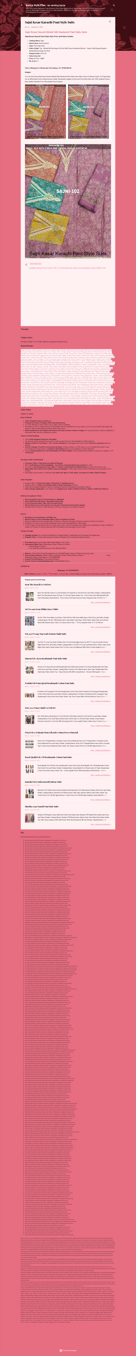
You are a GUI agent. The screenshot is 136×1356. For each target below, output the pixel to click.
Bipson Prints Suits (64, 398)
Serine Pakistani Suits (81, 357)
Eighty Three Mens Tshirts (93, 393)
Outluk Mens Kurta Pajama (78, 368)
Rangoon (53, 362)
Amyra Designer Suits (33, 402)
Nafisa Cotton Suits (68, 370)
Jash (108, 386)
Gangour (83, 391)
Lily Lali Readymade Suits (87, 377)
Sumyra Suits (51, 355)
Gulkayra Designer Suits (94, 389)
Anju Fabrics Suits (84, 404)
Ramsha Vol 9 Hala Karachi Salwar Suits (43, 782)
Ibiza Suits (44, 388)
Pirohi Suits (94, 366)
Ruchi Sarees (35, 361)
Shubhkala (109, 355)
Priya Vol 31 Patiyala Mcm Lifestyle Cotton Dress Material (51, 732)
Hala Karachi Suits (44, 389)
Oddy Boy (108, 368)
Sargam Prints (32, 359)
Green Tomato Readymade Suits (32, 391)
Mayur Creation (56, 373)
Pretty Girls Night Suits (61, 366)
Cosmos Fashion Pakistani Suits (45, 397)
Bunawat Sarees (108, 397)
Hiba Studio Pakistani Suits (58, 388)
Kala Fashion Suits (100, 384)
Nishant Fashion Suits (43, 370)
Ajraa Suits (36, 404)
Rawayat (35, 362)
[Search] (114, 6)
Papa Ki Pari (38, 368)
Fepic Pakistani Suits (55, 393)
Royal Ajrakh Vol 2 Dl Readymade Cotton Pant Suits (48, 757)
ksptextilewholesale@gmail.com (95, 555)
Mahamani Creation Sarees (94, 375)
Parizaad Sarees (27, 368)
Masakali (110, 373)
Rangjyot (69, 362)
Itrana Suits (36, 388)
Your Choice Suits (54, 352)
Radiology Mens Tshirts (52, 364)
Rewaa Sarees (106, 361)
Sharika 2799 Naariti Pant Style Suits (41, 806)
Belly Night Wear (78, 398)
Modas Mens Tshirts (42, 371)
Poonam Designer (83, 366)
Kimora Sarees (40, 380)
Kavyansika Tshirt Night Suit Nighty (60, 382)
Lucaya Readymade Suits (68, 377)
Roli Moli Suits (59, 361)
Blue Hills (36, 398)
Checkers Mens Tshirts (93, 397)
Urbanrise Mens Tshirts (45, 353)
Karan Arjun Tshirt (53, 384)
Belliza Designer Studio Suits (95, 398)
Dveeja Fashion (31, 395)
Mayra (65, 373)
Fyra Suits (31, 393)
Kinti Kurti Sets (108, 379)
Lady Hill (69, 379)
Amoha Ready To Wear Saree (52, 402)
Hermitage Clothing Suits (78, 388)
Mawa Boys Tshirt (93, 373)
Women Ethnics (94, 352)
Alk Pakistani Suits (78, 402)
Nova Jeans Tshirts (28, 370)
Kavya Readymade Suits (82, 382)
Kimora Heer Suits (27, 380)
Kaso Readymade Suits (100, 382)
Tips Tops (78, 353)
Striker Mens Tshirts (79, 355)
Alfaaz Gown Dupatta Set (95, 402)
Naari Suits (80, 370)
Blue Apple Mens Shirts (48, 398)
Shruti (39, 357)
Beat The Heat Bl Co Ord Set (38, 584)
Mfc (69, 371)
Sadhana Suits (90, 359)
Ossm (91, 368)
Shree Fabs (58, 357)
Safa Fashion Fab (78, 359)
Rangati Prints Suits (80, 362)
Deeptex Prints (69, 395)
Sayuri (23, 359)
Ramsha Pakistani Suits (106, 362)
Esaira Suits (78, 393)
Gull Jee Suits (80, 389)
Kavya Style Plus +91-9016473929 (45, 5)
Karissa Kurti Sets (39, 384)
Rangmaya (61, 362)
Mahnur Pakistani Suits (75, 375)
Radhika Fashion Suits (83, 364)
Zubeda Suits (41, 350)
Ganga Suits (91, 391)
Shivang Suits (67, 357)
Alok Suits (67, 402)
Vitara (109, 352)
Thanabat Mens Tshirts (91, 353)
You (63, 352)
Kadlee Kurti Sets (46, 386)
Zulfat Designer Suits (28, 350)
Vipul (22, 353)
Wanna (103, 352)
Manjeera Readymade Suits (43, 375)
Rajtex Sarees (26, 364)
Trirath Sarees (69, 353)
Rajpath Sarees (37, 364)
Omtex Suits (99, 368)
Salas (58, 359)
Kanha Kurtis (65, 384)
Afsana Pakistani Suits (57, 404)
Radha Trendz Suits (99, 364)
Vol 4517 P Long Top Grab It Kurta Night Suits (45, 634)
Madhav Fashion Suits (34, 377)
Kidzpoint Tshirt (61, 380)
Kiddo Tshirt (72, 380)
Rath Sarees (44, 362)
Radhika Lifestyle (68, 364)
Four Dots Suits (41, 393)
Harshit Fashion (31, 389)
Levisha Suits (102, 377)
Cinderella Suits (78, 397)
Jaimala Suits (25, 388)
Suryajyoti (41, 355)
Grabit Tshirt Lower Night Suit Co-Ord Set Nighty (62, 391)
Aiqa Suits (44, 404)
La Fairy (99, 379)
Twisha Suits (58, 353)
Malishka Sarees (60, 375)
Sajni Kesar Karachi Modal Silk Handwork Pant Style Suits (56, 32)
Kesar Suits (30, 382)
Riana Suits (96, 361)
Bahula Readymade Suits (57, 400)
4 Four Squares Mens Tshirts (44, 406)
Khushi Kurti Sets (83, 380)
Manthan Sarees (27, 375)
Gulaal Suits (108, 389)
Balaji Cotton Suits (27, 400)
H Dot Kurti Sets (57, 389)
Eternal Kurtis (68, 393)
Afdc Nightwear (71, 404)
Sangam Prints (43, 359)
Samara (52, 359)
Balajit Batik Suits (41, 400)
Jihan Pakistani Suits (93, 386)
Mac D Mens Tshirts (51, 377)
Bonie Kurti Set (26, 398)
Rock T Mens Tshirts (83, 361)
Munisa (98, 370)
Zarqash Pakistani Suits (86, 350)
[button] (109, 21)
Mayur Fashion (33, 373)
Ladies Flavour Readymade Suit (84, 379)
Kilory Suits (51, 380)
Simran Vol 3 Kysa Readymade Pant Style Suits (46, 658)
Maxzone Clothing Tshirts (77, 373)
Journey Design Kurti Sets (63, 386)
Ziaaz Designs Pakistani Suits (66, 350)
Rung (27, 361)
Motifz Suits (30, 371)
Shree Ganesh (47, 357)
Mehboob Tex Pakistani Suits (95, 371)
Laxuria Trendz (35, 379)
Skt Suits (90, 355)
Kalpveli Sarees (76, 384)
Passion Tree (104, 366)
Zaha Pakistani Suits (39, 352)
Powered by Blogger (69, 1350)
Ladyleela (61, 379)
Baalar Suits (71, 400)
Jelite (103, 386)
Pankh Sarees (49, 368)
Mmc (65, 371)
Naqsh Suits (56, 370)
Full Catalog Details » (101, 603)
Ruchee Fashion (47, 361)
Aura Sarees (81, 400)
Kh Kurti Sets (95, 380)
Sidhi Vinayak (99, 355)
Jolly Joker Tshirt (79, 386)
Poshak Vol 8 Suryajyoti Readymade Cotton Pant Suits (49, 683)
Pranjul (73, 366)
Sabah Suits (101, 359)
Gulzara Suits (69, 389)
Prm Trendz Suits (46, 366)
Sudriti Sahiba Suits (64, 355)
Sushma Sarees (31, 355)
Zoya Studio (51, 350)
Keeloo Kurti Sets (41, 382)
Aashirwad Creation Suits (101, 404)
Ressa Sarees (26, 362)
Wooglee (84, 352)
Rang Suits (92, 362)
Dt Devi (40, 395)
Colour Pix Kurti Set (65, 397)
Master (103, 373)
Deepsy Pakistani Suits (83, 395)
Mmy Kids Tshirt (56, 371)
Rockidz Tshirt (70, 361)
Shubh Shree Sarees (28, 357)
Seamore (111, 357)
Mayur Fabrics (44, 373)
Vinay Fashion (30, 353)
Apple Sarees (91, 400)
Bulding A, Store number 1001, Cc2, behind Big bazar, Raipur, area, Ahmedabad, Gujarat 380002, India (71, 268)
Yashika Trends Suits (72, 352)
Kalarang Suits (88, 384)
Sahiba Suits (66, 359)
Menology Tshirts (78, 371)
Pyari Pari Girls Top (32, 366)
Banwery (109, 398)
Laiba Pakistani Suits (49, 379)
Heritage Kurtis (93, 388)
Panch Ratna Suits (61, 368)
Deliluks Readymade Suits (53, 395)
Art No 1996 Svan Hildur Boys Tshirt (41, 609)
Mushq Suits (90, 370)
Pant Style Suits (35, 264)
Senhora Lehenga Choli (98, 357)
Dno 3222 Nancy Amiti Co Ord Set (40, 708)
